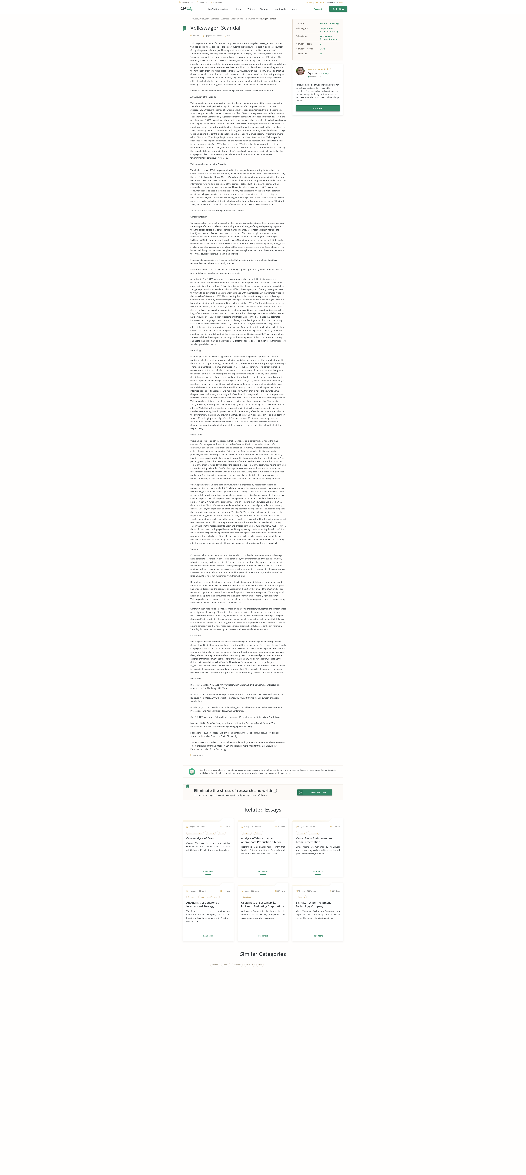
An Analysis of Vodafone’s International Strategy (202, 904)
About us (264, 9)
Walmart (249, 965)
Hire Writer (317, 108)
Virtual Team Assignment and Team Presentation (314, 840)
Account (318, 9)
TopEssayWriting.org (199, 19)
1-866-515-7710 (187, 3)
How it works (280, 9)
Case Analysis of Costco (201, 838)
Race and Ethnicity (329, 31)
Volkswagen (250, 19)
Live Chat (203, 3)
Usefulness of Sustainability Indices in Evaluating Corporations (263, 904)
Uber (260, 965)
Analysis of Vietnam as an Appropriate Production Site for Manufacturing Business (261, 840)
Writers (251, 9)
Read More (208, 871)
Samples (215, 19)
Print (229, 35)
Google (225, 965)
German (324, 39)
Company (334, 39)
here (341, 3)
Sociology (334, 23)
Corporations (237, 19)
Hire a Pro (315, 792)
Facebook (237, 965)
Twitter (215, 965)
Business (225, 19)
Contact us (217, 3)
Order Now (338, 9)
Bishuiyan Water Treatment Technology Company (313, 904)
